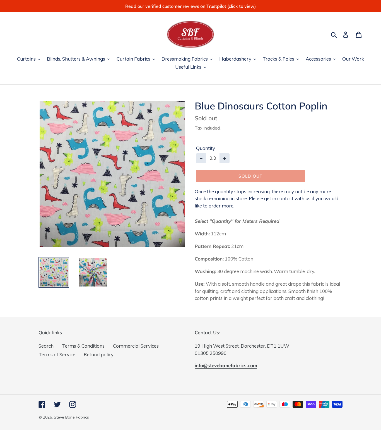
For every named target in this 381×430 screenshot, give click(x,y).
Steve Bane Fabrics (71, 417)
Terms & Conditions (83, 346)
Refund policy (99, 354)
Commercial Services (136, 346)
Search (46, 346)
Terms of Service (56, 354)
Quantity (205, 148)
